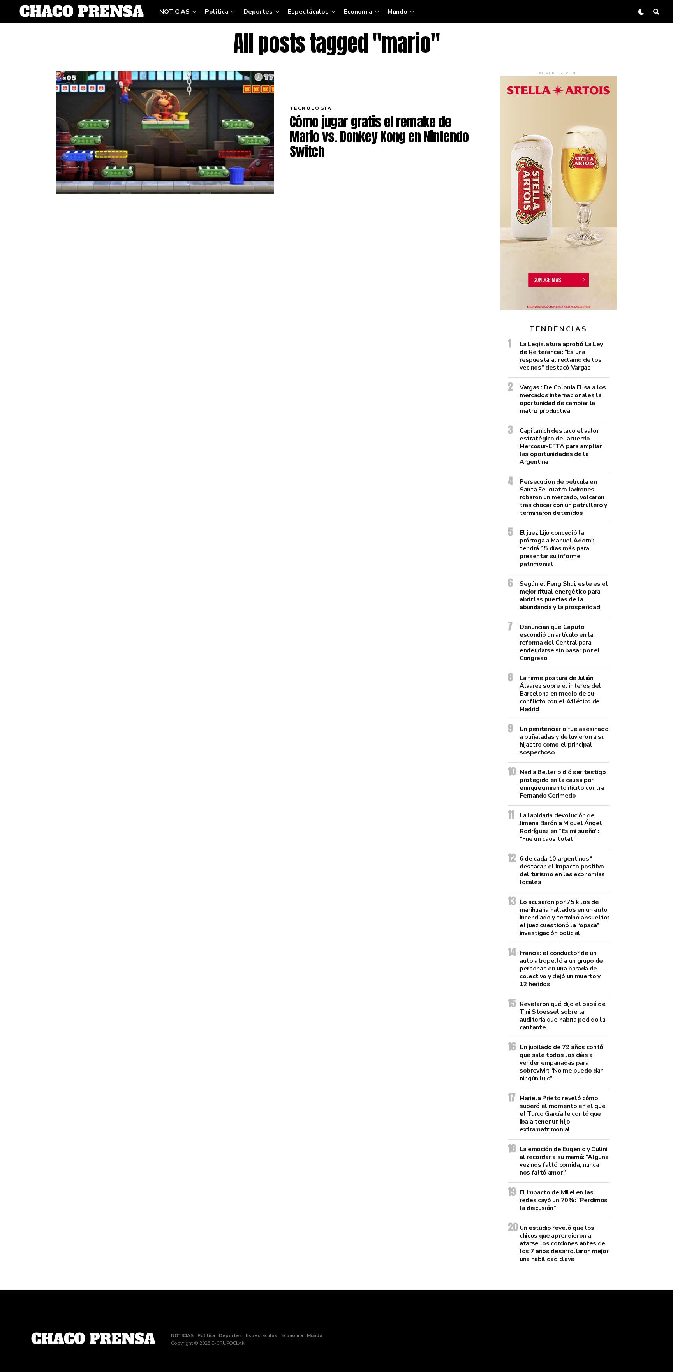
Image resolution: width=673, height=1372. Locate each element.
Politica (216, 11)
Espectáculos (308, 11)
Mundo (397, 11)
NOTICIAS (174, 11)
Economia (358, 11)
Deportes (258, 11)
